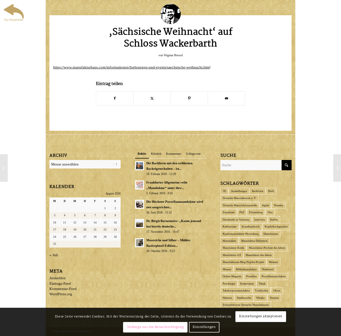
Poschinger (229, 283)
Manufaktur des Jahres (259, 255)
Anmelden (57, 278)
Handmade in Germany (236, 219)
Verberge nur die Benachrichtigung (155, 327)
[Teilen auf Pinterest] (189, 98)
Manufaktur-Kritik (233, 247)
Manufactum (270, 233)
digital (265, 205)
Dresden (278, 205)
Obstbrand (268, 269)
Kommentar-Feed (63, 289)
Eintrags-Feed (60, 284)
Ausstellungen (239, 191)
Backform (257, 191)
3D (224, 191)
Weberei (227, 297)
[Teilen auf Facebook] (114, 98)
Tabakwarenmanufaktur (236, 290)
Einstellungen (204, 327)
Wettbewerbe (244, 297)
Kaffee (274, 219)
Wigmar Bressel (173, 55)
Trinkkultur (261, 290)
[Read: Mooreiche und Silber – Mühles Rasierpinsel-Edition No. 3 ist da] (139, 242)
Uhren (276, 290)
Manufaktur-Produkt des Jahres (267, 247)
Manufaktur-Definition (254, 240)
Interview (259, 219)
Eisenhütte (229, 212)
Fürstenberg (256, 212)
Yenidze (274, 297)
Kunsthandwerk (251, 226)
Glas (270, 212)
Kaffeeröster (230, 226)
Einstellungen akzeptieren (260, 316)
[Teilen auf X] (152, 98)
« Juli (53, 255)
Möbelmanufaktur (246, 269)
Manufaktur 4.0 (232, 255)
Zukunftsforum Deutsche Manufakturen (246, 304)
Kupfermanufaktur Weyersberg (241, 233)
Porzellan (251, 276)
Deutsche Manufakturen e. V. (239, 198)
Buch (271, 191)
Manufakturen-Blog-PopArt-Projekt (243, 262)
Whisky (260, 297)
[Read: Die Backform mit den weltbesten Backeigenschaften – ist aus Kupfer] (139, 165)
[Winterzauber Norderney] (4, 168)
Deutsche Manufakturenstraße (240, 205)
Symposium (247, 283)
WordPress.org (60, 294)
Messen (227, 269)
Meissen (273, 262)
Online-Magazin (232, 276)
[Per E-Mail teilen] (226, 98)
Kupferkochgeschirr (276, 226)
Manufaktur (229, 240)
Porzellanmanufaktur (274, 276)
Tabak (262, 283)
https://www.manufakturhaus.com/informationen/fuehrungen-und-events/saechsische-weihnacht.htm (131, 67)
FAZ (241, 212)
